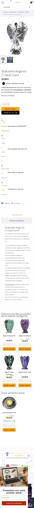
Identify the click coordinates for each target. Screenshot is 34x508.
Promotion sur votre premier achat (14, 491)
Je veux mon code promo (14, 503)
